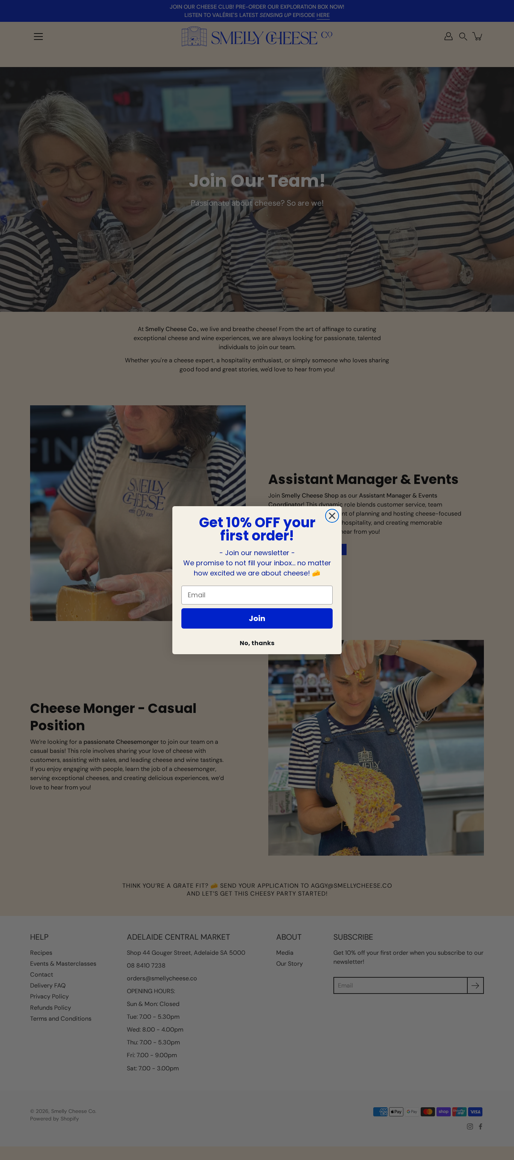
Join (257, 618)
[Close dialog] (332, 515)
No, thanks (257, 643)
